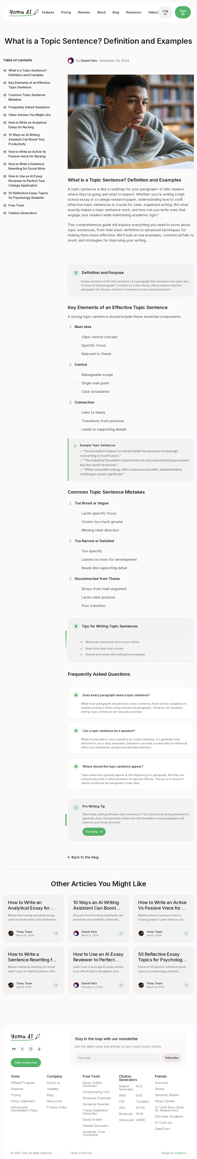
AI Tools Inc (163, 1122)
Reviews (84, 12)
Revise (159, 1089)
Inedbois (180, 1153)
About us (53, 1083)
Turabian (142, 1101)
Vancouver (127, 1120)
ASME (140, 1120)
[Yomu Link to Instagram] (31, 1049)
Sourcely (161, 1083)
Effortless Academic (169, 1116)
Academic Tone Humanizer (94, 1133)
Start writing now (26, 1062)
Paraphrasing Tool (96, 1092)
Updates (53, 1089)
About (101, 12)
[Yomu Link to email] (14, 1049)
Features (48, 12)
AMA (122, 1095)
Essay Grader (92, 1119)
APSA (140, 1108)
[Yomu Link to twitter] (22, 1049)
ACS (139, 1086)
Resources (133, 12)
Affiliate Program (23, 1083)
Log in (165, 12)
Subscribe (172, 1057)
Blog (116, 12)
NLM (139, 1114)
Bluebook (126, 1114)
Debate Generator (96, 1126)
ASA (122, 1108)
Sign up (183, 12)
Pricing (66, 12)
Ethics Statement (23, 1101)
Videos (153, 12)
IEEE (139, 1095)
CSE (122, 1101)
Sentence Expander (97, 1098)
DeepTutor (162, 1129)
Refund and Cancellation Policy (24, 1108)
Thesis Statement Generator (95, 1111)
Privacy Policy (57, 1107)
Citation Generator (126, 1087)
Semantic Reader (167, 1095)
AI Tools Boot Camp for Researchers (169, 1108)
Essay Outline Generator (92, 1084)
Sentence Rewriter (96, 1104)
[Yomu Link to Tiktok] (39, 1049)
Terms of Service (81, 1153)
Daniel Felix (89, 60)
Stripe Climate (165, 1101)
